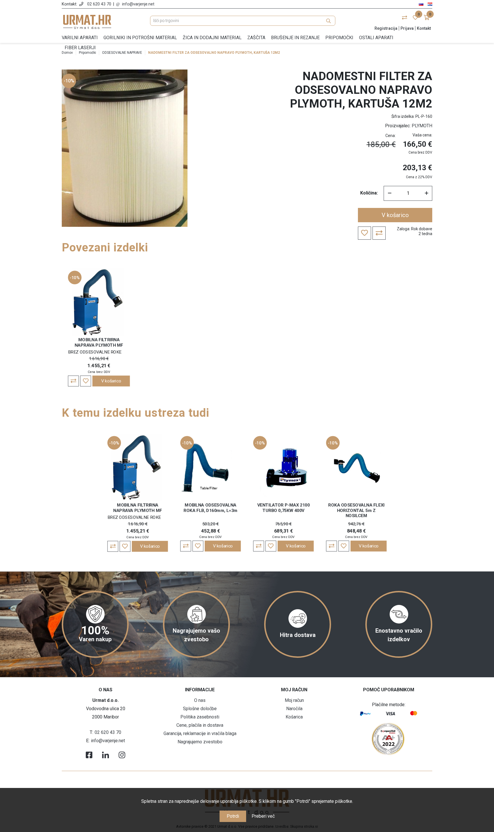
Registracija (386, 28)
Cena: (390, 135)
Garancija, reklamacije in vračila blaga (200, 733)
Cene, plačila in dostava (199, 725)
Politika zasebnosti (199, 717)
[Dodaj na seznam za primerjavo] (73, 381)
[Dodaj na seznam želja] (85, 381)
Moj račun (294, 700)
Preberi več (263, 816)
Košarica (294, 717)
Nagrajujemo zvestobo (200, 741)
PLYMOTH (422, 125)
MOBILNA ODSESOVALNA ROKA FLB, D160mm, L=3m (210, 508)
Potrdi (233, 816)
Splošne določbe (200, 708)
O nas (200, 700)
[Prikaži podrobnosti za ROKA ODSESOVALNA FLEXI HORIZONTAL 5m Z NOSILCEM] (356, 467)
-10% (69, 81)
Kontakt (424, 28)
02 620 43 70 (99, 4)
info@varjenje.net (138, 4)
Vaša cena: (422, 135)
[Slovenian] (421, 3)
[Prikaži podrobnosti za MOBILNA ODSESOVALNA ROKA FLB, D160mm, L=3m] (210, 467)
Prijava (407, 28)
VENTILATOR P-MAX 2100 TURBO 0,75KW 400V (283, 508)
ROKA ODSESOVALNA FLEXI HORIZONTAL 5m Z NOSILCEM (356, 510)
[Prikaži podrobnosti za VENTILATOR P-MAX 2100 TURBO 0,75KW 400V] (283, 467)
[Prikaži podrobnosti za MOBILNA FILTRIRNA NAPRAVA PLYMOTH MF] (99, 302)
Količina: (369, 193)
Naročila (294, 708)
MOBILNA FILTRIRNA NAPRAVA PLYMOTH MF (99, 342)
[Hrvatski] (430, 3)
